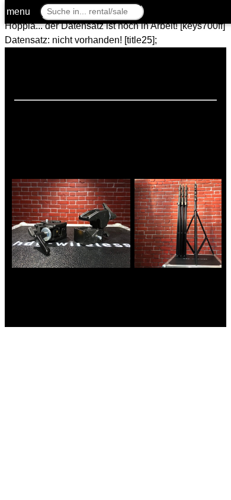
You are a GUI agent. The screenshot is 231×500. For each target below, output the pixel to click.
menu (18, 12)
